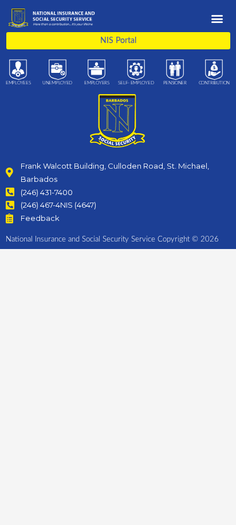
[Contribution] (214, 69)
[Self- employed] (136, 69)
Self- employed (136, 83)
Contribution (214, 83)
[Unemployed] (57, 69)
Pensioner (175, 83)
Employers (96, 83)
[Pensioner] (175, 69)
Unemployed (57, 83)
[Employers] (96, 69)
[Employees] (18, 69)
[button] (216, 18)
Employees (18, 83)
